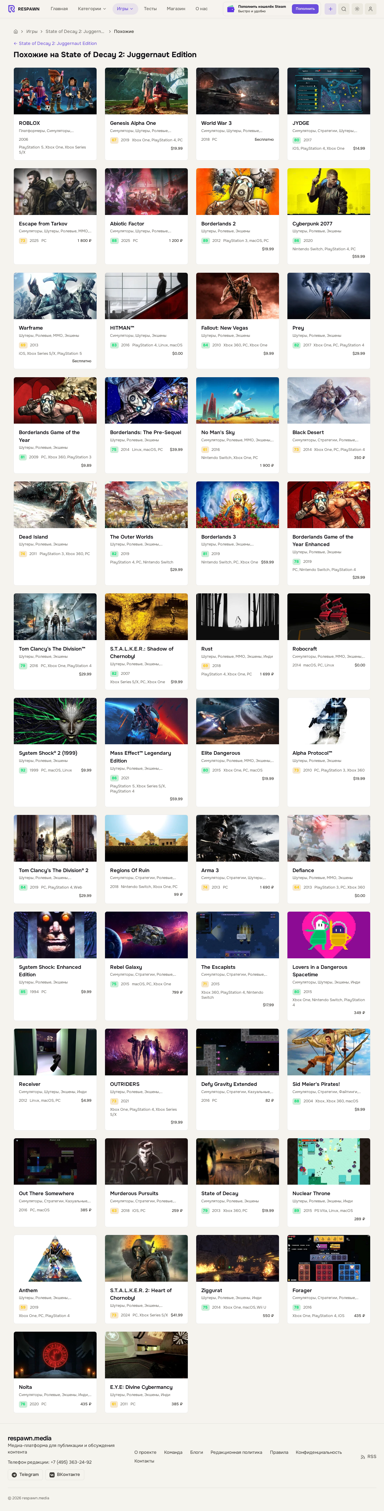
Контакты (144, 1461)
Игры (32, 31)
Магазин (176, 9)
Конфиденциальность (319, 1452)
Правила (279, 1452)
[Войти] (370, 9)
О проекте (145, 1452)
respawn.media (30, 1438)
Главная (59, 9)
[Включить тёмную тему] (357, 9)
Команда (173, 1452)
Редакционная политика (236, 1452)
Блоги (196, 1452)
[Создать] (330, 9)
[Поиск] (344, 9)
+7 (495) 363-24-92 (71, 1462)
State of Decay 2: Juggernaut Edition (76, 31)
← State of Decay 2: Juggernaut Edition (55, 43)
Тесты (150, 9)
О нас (202, 9)
